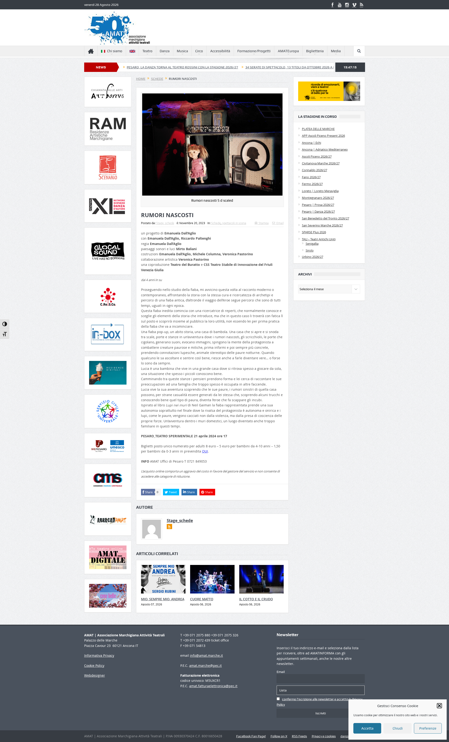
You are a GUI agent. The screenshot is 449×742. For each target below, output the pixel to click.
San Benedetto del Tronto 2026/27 (325, 218)
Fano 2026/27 (311, 177)
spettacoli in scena (234, 223)
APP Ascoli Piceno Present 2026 (323, 136)
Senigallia (312, 243)
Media (336, 51)
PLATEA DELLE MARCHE (318, 129)
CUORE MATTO (201, 599)
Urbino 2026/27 (312, 257)
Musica (182, 51)
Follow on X (279, 736)
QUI (205, 451)
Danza (165, 51)
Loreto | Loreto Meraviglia (320, 191)
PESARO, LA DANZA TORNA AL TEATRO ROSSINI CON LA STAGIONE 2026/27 (147, 67)
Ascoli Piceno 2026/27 (317, 156)
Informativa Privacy (99, 655)
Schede (216, 223)
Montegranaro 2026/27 (318, 198)
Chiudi (398, 728)
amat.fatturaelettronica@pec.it (213, 686)
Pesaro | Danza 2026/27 (318, 211)
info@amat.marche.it (206, 655)
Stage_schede (165, 223)
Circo (199, 51)
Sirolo (310, 250)
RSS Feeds (299, 736)
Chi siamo (114, 51)
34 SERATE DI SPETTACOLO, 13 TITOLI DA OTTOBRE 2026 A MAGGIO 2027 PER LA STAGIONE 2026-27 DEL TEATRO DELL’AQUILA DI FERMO (311, 67)
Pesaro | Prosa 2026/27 (318, 205)
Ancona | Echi (311, 143)
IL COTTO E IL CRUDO (256, 599)
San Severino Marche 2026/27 (322, 225)
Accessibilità (220, 51)
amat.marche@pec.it (205, 665)
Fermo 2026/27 (312, 184)
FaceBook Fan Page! (251, 736)
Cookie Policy (94, 665)
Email (280, 223)
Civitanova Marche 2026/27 (321, 163)
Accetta (367, 728)
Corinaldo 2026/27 (314, 170)
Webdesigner (94, 675)
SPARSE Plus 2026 (314, 232)
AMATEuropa (288, 51)
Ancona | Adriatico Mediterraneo (325, 149)
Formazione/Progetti (254, 51)
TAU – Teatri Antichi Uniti (319, 239)
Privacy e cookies (324, 736)
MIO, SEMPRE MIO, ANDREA (162, 599)
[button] (439, 705)
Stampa (264, 223)
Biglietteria (315, 51)
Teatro (147, 51)
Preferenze (427, 728)
